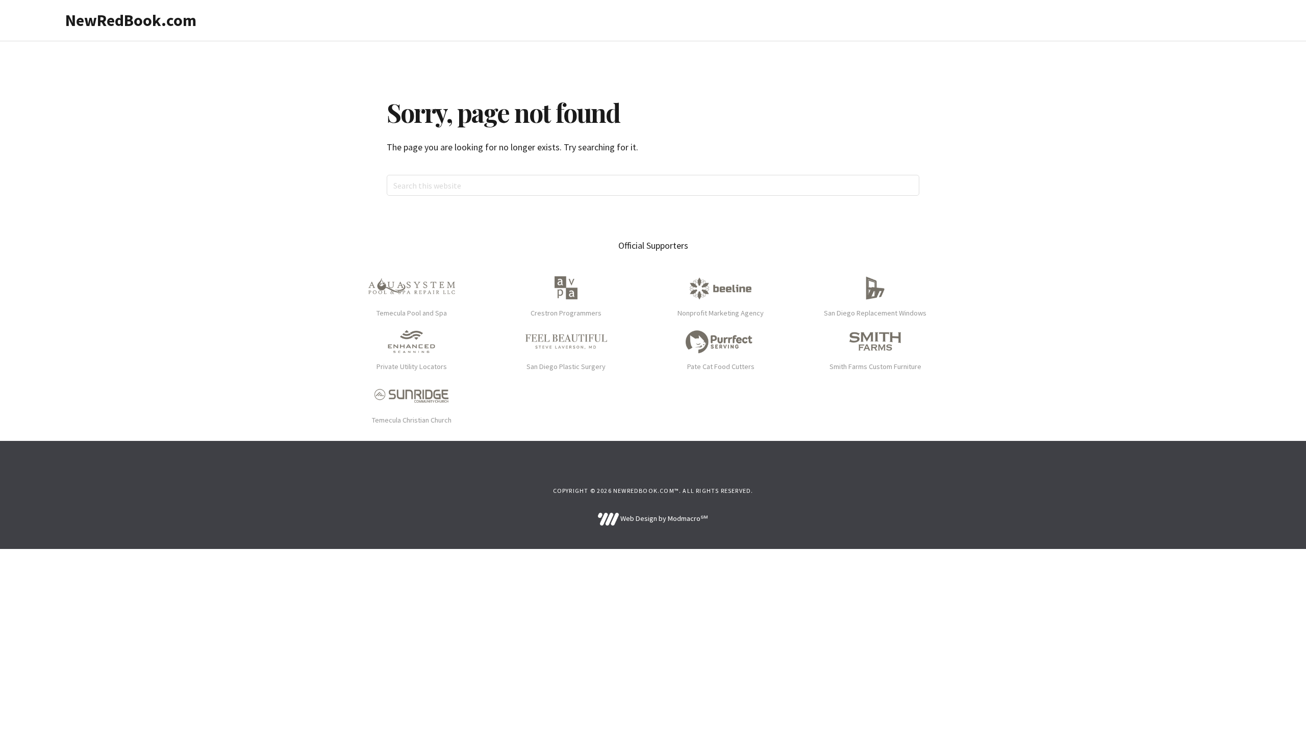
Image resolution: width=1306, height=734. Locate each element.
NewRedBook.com (130, 20)
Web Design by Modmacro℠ (663, 518)
